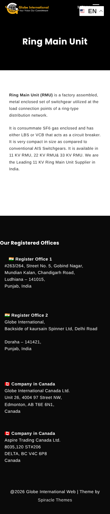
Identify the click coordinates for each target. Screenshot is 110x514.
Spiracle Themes (55, 499)
